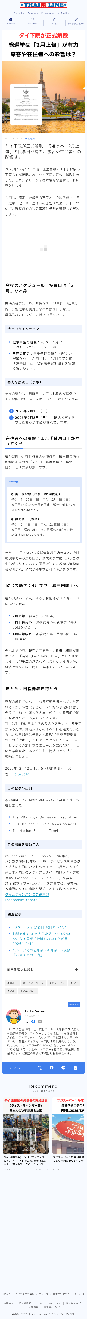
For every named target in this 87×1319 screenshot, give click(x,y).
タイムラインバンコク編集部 (27, 894)
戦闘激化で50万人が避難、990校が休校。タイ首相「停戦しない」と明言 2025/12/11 (43, 939)
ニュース (43, 1294)
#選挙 (11, 991)
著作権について (52, 1307)
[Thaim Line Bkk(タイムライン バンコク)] (43, 5)
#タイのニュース (33, 983)
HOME (6, 1294)
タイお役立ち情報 (24, 1294)
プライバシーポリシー (48, 1303)
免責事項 (34, 1307)
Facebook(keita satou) (23, 900)
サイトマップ (73, 1303)
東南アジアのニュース (39, 139)
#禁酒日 (12, 983)
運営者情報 (25, 1303)
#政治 (74, 983)
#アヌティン (57, 983)
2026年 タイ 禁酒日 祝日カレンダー (41, 927)
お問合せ (9, 1303)
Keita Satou (22, 774)
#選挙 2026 (28, 991)
